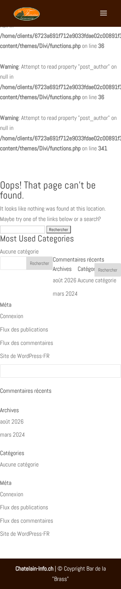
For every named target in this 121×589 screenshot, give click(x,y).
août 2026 (12, 421)
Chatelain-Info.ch (34, 568)
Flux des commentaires (26, 520)
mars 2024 (12, 434)
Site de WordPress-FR (24, 533)
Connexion (11, 494)
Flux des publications (24, 507)
